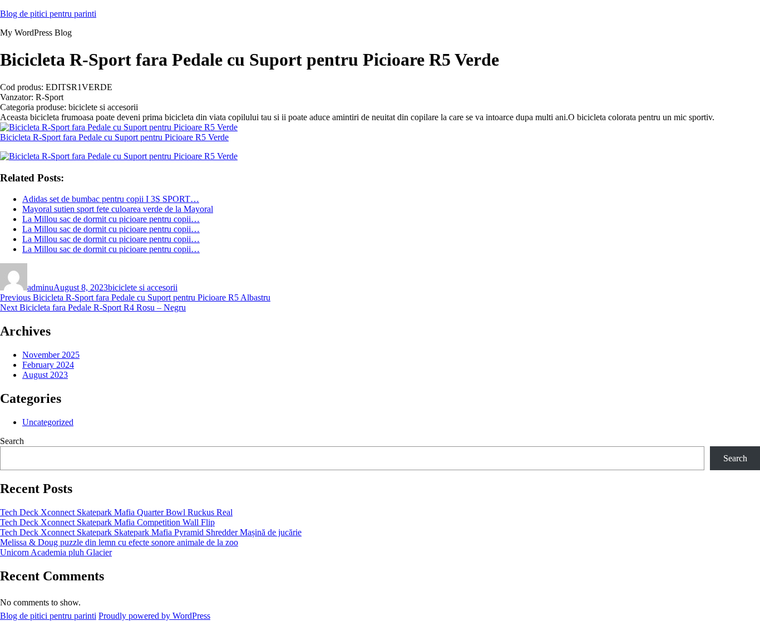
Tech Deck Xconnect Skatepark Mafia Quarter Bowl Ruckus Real (116, 512)
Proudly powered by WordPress (154, 615)
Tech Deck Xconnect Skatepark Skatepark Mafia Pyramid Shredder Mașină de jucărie (151, 532)
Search (12, 441)
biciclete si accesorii (142, 287)
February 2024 (48, 364)
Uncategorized (47, 422)
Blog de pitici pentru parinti (48, 13)
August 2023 (45, 374)
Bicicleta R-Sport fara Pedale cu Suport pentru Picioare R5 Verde (114, 137)
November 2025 (51, 354)
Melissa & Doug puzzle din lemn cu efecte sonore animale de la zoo (119, 542)
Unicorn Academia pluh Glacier (56, 552)
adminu (40, 287)
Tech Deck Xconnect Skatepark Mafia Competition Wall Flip (107, 522)
